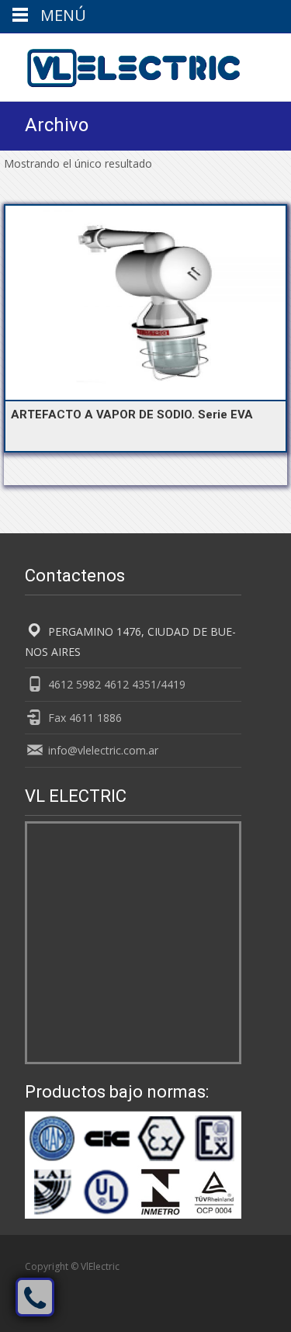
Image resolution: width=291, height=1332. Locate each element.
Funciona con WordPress (81, 1283)
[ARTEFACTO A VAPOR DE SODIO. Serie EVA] (145, 303)
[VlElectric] (121, 64)
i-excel (181, 1283)
